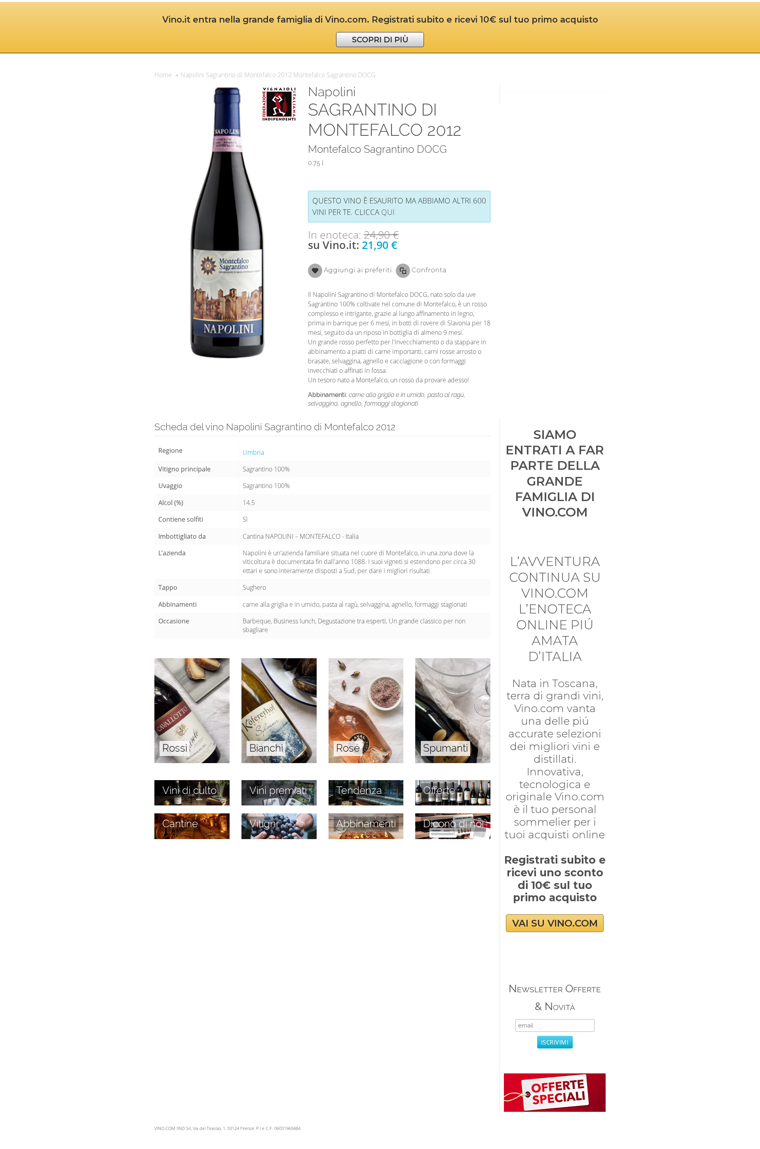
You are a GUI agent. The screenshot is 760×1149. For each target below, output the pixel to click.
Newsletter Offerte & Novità (555, 997)
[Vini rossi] (192, 662)
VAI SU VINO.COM (555, 923)
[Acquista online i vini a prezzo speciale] (554, 1077)
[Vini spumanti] (452, 662)
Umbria (253, 452)
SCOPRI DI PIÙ (380, 39)
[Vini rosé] (366, 662)
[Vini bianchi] (279, 662)
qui (388, 212)
